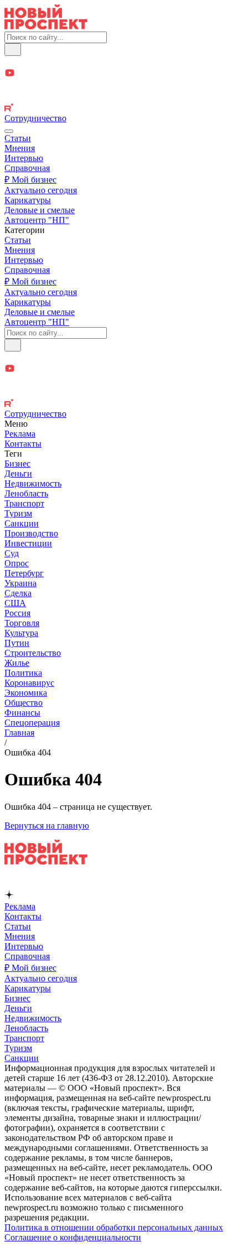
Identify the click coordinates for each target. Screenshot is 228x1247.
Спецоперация (32, 722)
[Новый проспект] (45, 26)
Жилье (16, 663)
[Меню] (8, 131)
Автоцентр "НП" (36, 220)
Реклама (19, 433)
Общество (23, 702)
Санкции (21, 523)
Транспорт (24, 503)
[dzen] (114, 86)
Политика (23, 672)
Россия (17, 613)
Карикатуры (27, 200)
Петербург (24, 573)
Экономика (25, 692)
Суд (11, 553)
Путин (16, 643)
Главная (19, 732)
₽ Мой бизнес (30, 179)
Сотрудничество (35, 118)
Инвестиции (28, 543)
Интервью (23, 158)
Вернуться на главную (46, 825)
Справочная (27, 168)
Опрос (16, 563)
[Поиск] (12, 49)
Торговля (21, 623)
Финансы (22, 712)
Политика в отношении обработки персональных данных (113, 1227)
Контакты (23, 443)
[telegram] (114, 62)
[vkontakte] (114, 98)
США (15, 603)
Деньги (18, 473)
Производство (31, 533)
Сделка (18, 593)
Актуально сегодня (40, 190)
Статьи (17, 138)
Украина (20, 583)
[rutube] (114, 108)
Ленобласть (26, 493)
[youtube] (114, 74)
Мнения (19, 148)
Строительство (32, 653)
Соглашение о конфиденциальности (72, 1237)
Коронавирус (29, 682)
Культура (21, 633)
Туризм (18, 513)
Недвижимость (32, 483)
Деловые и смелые (39, 210)
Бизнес (17, 463)
